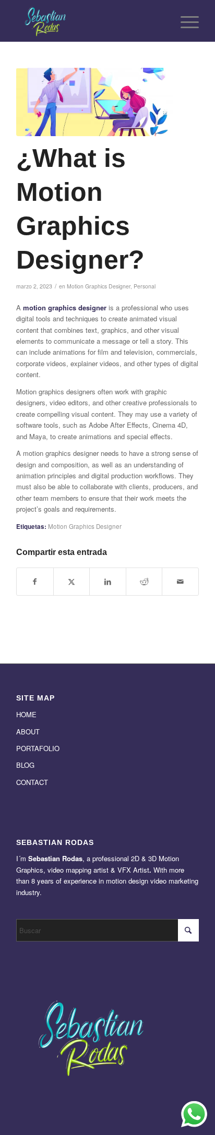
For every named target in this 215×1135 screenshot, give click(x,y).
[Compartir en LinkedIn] (108, 581)
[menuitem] (184, 21)
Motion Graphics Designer (98, 286)
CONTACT (32, 782)
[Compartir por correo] (180, 581)
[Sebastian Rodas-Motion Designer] (89, 21)
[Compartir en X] (72, 581)
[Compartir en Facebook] (35, 581)
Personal (145, 286)
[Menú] (184, 21)
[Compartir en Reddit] (144, 581)
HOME (26, 714)
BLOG (25, 765)
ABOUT (28, 731)
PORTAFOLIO (37, 748)
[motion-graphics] (94, 102)
